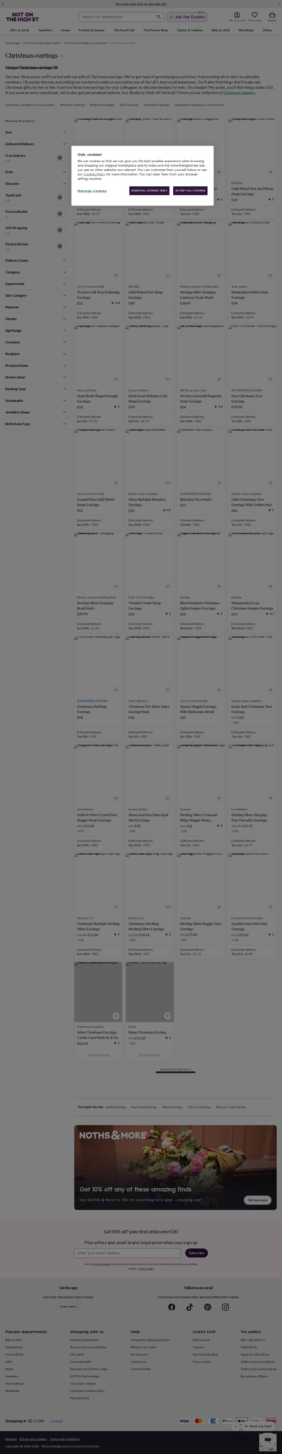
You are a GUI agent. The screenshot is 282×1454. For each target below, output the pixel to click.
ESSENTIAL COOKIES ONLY (149, 190)
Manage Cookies (92, 191)
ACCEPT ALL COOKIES (190, 190)
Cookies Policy (94, 174)
